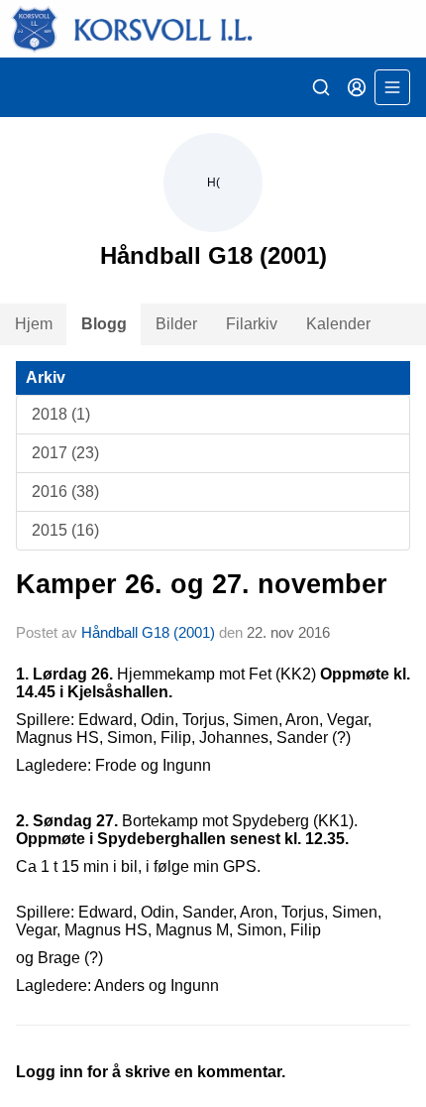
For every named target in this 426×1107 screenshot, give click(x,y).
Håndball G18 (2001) (148, 632)
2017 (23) (65, 452)
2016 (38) (65, 491)
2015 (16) (65, 530)
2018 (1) (61, 414)
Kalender (338, 323)
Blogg (104, 323)
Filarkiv (251, 323)
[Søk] (321, 87)
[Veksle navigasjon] (392, 87)
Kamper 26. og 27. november (201, 584)
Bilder (176, 323)
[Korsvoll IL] (213, 29)
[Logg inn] (356, 87)
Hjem (34, 323)
